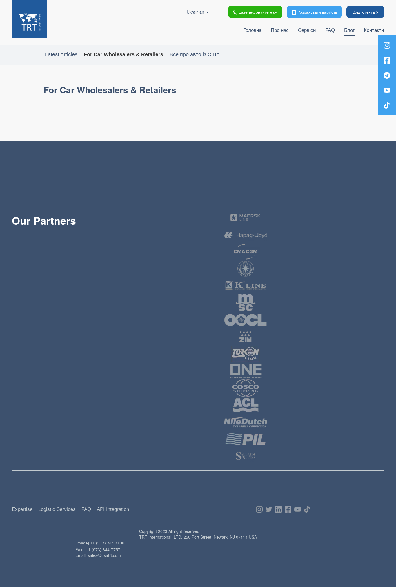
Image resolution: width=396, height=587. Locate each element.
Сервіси (307, 30)
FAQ (330, 30)
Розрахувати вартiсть (317, 12)
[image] (82, 543)
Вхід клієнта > (365, 12)
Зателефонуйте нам (258, 12)
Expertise (22, 509)
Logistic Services (57, 509)
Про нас (280, 30)
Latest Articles (61, 54)
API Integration (113, 509)
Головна (252, 30)
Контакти (374, 30)
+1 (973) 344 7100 (107, 543)
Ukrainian (195, 12)
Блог (349, 30)
